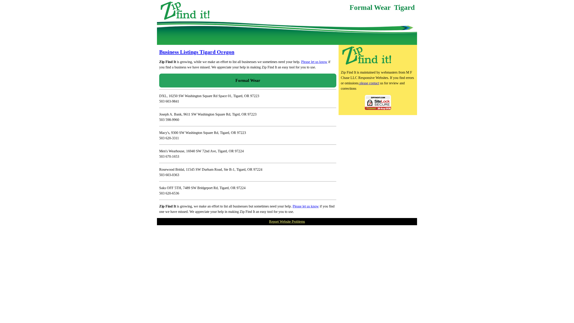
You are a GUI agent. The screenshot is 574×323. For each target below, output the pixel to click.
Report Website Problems (287, 221)
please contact (369, 83)
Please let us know (314, 62)
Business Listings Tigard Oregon (196, 52)
